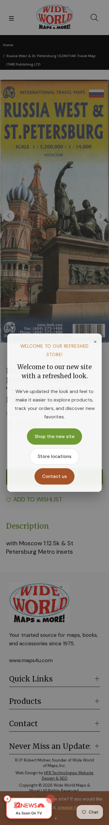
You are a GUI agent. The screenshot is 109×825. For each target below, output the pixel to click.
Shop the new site (54, 436)
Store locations (54, 456)
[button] (29, 808)
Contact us (54, 476)
